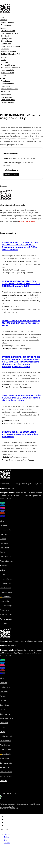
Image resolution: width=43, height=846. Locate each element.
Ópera (2, 552)
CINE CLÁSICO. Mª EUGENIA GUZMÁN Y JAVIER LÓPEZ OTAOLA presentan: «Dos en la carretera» (21, 397)
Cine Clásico (5, 36)
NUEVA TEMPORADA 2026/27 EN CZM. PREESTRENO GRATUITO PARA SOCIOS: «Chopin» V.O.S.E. (21, 283)
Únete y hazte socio (27, 221)
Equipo (2, 574)
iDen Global (13, 808)
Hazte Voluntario (7, 70)
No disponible (11, 174)
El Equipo (4, 62)
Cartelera (3, 20)
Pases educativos (6, 561)
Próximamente (6, 25)
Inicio (2, 17)
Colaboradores (5, 583)
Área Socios (5, 81)
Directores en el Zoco (9, 33)
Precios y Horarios (8, 65)
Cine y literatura (6, 557)
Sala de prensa (6, 97)
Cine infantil (4, 534)
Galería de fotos (6, 592)
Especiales (4, 566)
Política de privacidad (7, 804)
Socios (2, 78)
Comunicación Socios (9, 89)
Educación (5, 49)
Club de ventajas (7, 84)
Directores (4, 543)
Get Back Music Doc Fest (10, 54)
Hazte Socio (5, 86)
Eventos (3, 28)
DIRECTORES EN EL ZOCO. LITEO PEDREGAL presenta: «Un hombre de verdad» (20, 434)
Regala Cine (4, 610)
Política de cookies (22, 804)
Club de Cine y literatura (10, 46)
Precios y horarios (6, 579)
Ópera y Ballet (6, 38)
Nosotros (3, 57)
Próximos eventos (8, 31)
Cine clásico (4, 548)
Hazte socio (4, 601)
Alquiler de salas (7, 73)
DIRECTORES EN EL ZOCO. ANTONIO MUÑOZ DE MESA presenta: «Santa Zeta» (21, 322)
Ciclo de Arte (6, 44)
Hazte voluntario (6, 614)
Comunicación (5, 95)
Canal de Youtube (8, 100)
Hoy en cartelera (7, 22)
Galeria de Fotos (7, 102)
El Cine (3, 60)
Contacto (4, 75)
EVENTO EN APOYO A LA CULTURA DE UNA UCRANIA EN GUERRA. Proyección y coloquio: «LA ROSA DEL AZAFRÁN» (20, 246)
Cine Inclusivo (6, 41)
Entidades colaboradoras (10, 68)
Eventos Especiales (8, 51)
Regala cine (5, 91)
